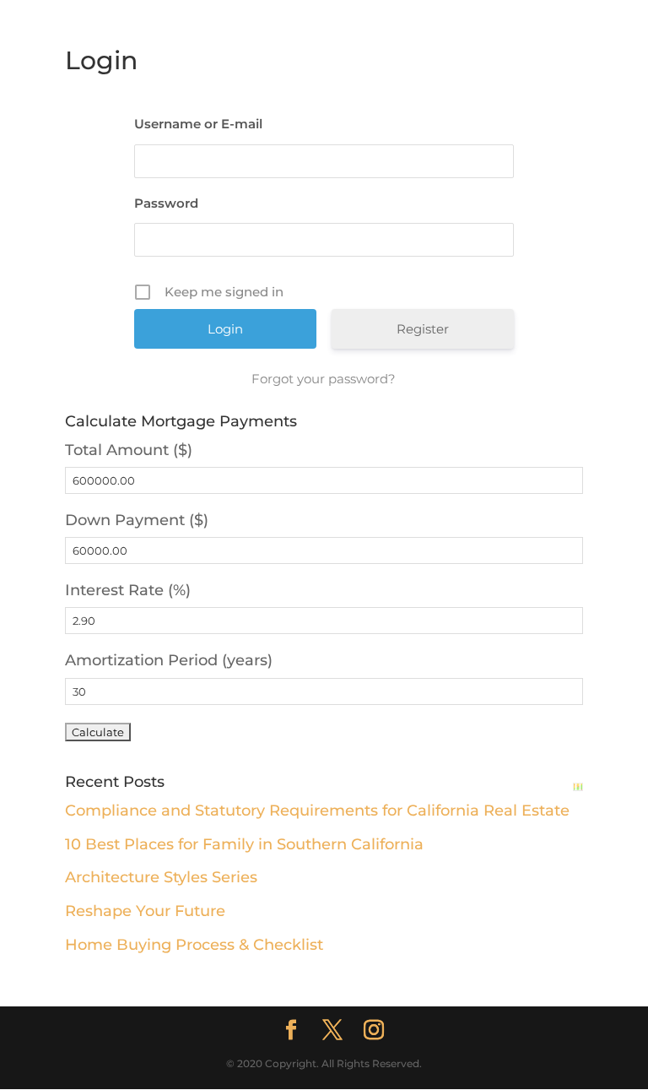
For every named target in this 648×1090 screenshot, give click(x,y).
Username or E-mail (198, 124)
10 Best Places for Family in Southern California (244, 844)
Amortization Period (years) (169, 660)
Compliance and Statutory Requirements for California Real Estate (317, 810)
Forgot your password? (323, 379)
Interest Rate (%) (128, 590)
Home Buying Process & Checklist (194, 944)
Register (423, 329)
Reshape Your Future (145, 911)
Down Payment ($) (136, 520)
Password (166, 203)
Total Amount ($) (128, 450)
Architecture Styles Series (161, 877)
